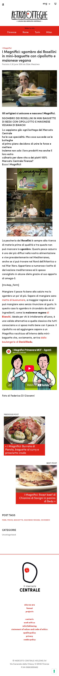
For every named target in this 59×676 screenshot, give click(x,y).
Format (29, 608)
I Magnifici (7, 48)
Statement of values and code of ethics (29, 629)
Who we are (29, 605)
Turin (37, 32)
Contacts (29, 619)
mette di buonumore (13, 300)
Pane (4, 520)
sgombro (45, 520)
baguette (18, 520)
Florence (11, 32)
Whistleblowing (29, 626)
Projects (29, 612)
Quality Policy (29, 633)
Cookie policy (30, 640)
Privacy (29, 636)
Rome (26, 32)
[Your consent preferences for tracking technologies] (54, 671)
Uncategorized (9, 535)
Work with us (29, 623)
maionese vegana (32, 520)
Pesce (10, 520)
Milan (49, 32)
